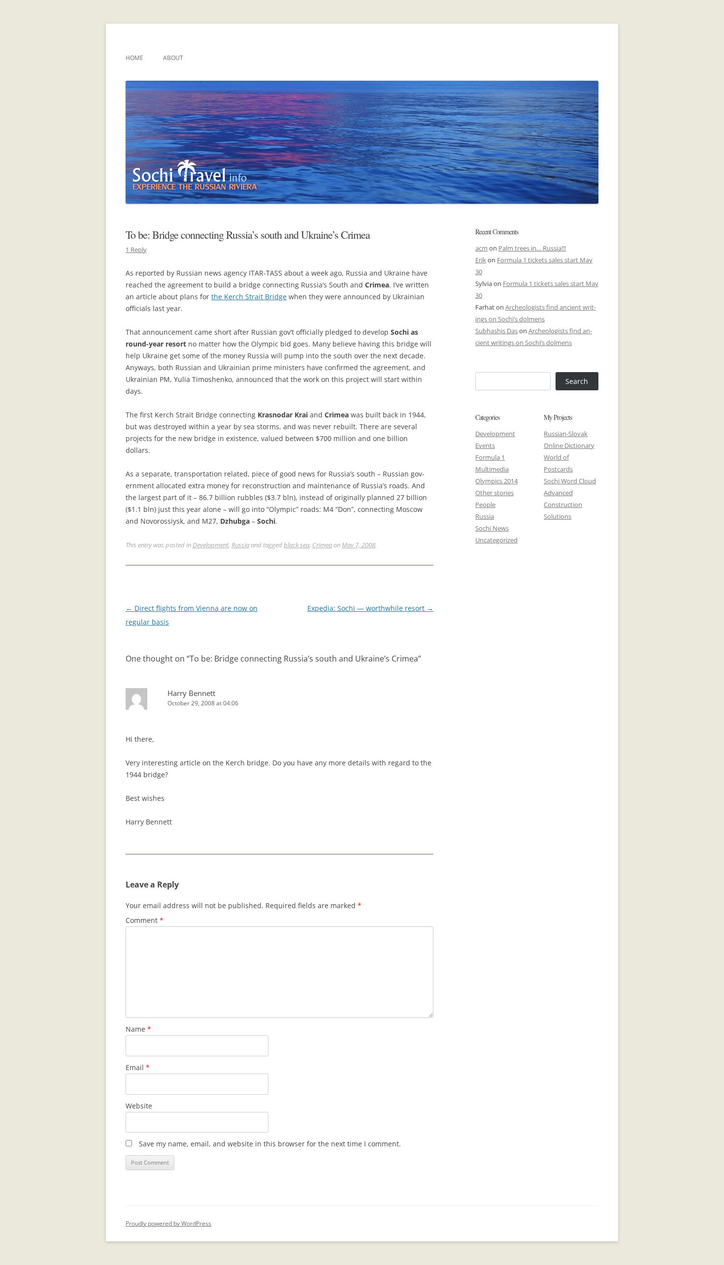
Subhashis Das (496, 330)
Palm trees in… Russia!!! (532, 248)
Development (211, 544)
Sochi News (492, 528)
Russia (240, 544)
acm (481, 248)
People (485, 504)
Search (576, 381)
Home (134, 58)
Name (138, 1029)
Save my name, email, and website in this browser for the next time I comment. (270, 1143)
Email (138, 1067)
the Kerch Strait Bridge (249, 296)
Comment (145, 920)
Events (485, 445)
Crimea (322, 544)
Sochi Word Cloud (570, 480)
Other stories (494, 492)
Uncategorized (496, 540)
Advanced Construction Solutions (563, 504)
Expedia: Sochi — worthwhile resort (370, 608)
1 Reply (136, 249)
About (173, 58)
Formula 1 (490, 457)
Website (139, 1105)
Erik (480, 259)
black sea (296, 544)
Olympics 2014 (496, 480)
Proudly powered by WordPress (168, 1223)
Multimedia (492, 469)
